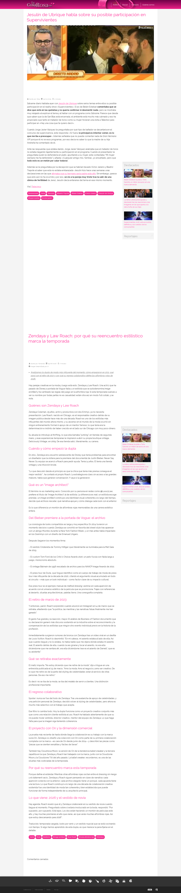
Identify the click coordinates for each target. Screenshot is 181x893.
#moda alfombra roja (86, 837)
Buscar (125, 5)
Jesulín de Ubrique (67, 103)
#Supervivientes (33, 198)
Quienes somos (148, 5)
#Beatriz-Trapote (63, 193)
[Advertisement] (90, 88)
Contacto (135, 5)
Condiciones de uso (27, 889)
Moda (39, 837)
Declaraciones (33, 193)
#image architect (59, 837)
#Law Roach (71, 837)
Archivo (116, 5)
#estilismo (46, 837)
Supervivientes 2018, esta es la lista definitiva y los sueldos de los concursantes (137, 224)
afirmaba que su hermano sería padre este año (74, 173)
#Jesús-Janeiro (90, 193)
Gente (43, 193)
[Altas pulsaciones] (50, 881)
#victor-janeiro (47, 198)
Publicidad (48, 889)
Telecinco (36, 186)
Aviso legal (56, 889)
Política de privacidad (39, 889)
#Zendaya (100, 837)
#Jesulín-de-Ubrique (105, 193)
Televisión (51, 193)
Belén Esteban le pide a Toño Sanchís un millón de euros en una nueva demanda (137, 182)
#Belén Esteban (77, 193)
